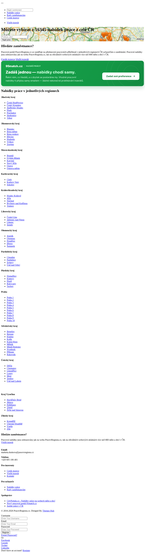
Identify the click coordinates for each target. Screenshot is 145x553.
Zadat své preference (118, 76)
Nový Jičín (12, 163)
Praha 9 (10, 318)
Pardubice (11, 260)
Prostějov (11, 241)
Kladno (10, 336)
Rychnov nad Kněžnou (17, 203)
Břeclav (10, 137)
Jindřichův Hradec (15, 108)
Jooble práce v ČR (15, 506)
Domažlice (11, 276)
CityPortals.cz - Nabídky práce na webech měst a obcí (31, 501)
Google (4, 543)
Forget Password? (9, 535)
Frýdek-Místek (13, 158)
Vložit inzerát (13, 22)
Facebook (5, 540)
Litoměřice (11, 371)
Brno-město (12, 131)
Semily (10, 225)
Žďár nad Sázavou (15, 410)
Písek (9, 110)
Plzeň (9, 281)
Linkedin (5, 548)
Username (5, 515)
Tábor (9, 118)
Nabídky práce (13, 12)
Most (9, 376)
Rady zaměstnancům (16, 15)
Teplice (10, 378)
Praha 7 (10, 313)
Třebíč (10, 407)
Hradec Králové (14, 196)
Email (3, 521)
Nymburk (11, 349)
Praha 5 (10, 308)
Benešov (11, 331)
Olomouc (11, 238)
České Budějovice (15, 102)
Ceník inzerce (13, 18)
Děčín (9, 366)
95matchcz (14, 66)
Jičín (9, 198)
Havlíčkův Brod (14, 400)
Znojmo (10, 144)
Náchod (10, 201)
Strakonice (11, 115)
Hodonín (11, 139)
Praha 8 (10, 315)
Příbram (10, 352)
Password (5, 526)
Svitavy (10, 262)
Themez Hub (48, 511)
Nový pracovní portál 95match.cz (22, 503)
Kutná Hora (12, 342)
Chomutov (11, 368)
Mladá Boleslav (14, 347)
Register (5, 532)
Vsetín (10, 426)
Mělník (10, 344)
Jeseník (10, 236)
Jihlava (10, 402)
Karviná (10, 161)
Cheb (9, 179)
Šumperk (11, 246)
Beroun (10, 334)
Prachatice (11, 113)
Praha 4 (10, 305)
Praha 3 (10, 302)
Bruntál (10, 155)
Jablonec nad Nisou (15, 220)
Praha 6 (10, 310)
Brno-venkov (13, 134)
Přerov (10, 243)
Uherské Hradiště (14, 424)
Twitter (4, 545)
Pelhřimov (11, 405)
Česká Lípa (12, 217)
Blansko (10, 129)
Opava (10, 166)
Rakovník (11, 354)
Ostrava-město (13, 168)
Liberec (10, 222)
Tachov (10, 286)
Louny (10, 373)
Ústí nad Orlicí (13, 265)
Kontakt (10, 476)
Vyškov (10, 142)
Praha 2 (10, 300)
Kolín (9, 339)
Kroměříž (11, 421)
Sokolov (10, 184)
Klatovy (10, 278)
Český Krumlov (14, 105)
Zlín (8, 429)
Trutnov (10, 206)
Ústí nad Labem (14, 381)
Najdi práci (6, 40)
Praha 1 (10, 297)
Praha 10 (11, 320)
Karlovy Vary (13, 182)
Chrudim (11, 257)
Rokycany (11, 284)
